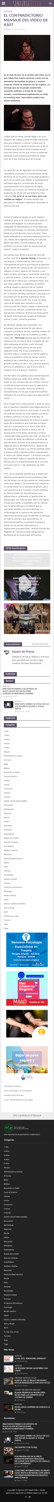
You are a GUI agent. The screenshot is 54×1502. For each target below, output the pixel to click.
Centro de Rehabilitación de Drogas (18, 1100)
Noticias (8, 11)
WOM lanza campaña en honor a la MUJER (32, 1408)
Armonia (18, 1378)
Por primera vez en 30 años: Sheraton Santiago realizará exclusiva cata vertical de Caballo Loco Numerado (32, 1460)
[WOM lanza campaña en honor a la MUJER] (8, 1407)
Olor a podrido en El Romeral (27, 1115)
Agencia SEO (23, 1490)
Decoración (27, 1390)
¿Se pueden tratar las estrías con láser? (31, 1370)
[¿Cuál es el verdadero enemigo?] (8, 1359)
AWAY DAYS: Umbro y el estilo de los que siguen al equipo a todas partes (27, 583)
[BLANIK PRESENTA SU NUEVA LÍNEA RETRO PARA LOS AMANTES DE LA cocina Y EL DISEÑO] (8, 1393)
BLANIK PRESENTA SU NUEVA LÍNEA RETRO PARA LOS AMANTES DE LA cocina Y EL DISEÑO (30, 1395)
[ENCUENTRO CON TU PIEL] (8, 1450)
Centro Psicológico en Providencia (18, 1090)
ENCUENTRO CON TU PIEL (27, 616)
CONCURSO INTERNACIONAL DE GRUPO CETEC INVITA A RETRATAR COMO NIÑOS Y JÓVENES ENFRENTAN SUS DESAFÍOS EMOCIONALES (32, 1474)
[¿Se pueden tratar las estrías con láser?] (8, 1368)
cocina (18, 1390)
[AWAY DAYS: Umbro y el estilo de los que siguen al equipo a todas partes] (8, 704)
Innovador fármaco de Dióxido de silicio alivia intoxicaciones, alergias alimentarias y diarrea (27, 557)
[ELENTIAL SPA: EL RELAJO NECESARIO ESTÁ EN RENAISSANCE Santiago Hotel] (8, 1381)
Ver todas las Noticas (40, 644)
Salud (34, 1378)
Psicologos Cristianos (13, 1086)
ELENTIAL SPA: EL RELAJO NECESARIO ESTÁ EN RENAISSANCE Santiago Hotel (32, 1382)
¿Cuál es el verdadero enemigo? (30, 1358)
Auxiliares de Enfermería (14, 1095)
